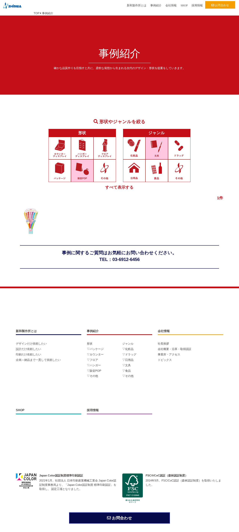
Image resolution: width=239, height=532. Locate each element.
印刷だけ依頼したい (28, 354)
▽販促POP (94, 370)
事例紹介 (156, 5)
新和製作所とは (136, 5)
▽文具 (126, 365)
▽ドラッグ (129, 354)
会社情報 (171, 5)
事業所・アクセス (169, 354)
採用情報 (197, 5)
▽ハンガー (94, 365)
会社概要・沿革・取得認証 (174, 349)
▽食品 (126, 370)
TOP (36, 13)
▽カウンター (95, 354)
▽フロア (92, 359)
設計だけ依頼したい (28, 349)
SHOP (184, 5)
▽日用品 (128, 359)
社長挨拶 (163, 343)
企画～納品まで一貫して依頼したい (38, 359)
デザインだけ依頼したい (31, 343)
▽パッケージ (95, 349)
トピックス (165, 359)
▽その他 (92, 375)
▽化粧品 (128, 349)
